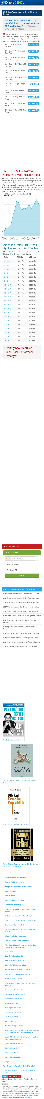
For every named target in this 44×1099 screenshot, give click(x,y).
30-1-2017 (7, 337)
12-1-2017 (7, 293)
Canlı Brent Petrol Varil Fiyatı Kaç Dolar (18, 974)
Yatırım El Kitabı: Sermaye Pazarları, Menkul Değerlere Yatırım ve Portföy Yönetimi (21, 865)
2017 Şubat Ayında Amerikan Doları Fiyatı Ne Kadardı (21, 598)
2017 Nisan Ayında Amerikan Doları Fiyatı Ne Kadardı (21, 607)
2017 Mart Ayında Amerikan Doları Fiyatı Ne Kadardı (21, 602)
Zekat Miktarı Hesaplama (13, 999)
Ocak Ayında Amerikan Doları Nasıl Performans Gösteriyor (19, 352)
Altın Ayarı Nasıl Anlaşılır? (13, 979)
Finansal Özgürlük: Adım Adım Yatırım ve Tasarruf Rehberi (19, 782)
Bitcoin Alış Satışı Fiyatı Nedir (14, 925)
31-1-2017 (7, 340)
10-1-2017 (7, 285)
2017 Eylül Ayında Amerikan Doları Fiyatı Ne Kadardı (21, 633)
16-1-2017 (7, 301)
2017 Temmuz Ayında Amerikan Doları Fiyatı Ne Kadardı (19, 621)
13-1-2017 (7, 297)
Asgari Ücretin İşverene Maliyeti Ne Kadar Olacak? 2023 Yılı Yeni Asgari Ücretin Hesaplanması (22, 1031)
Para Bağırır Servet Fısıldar (12, 740)
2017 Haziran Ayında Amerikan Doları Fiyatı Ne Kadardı (22, 616)
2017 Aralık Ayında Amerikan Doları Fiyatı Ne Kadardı (21, 646)
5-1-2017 (7, 273)
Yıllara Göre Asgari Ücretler (14, 1026)
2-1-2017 (7, 261)
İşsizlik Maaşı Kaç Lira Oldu (14, 1043)
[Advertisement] (22, 143)
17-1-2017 (7, 305)
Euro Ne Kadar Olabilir (12, 1052)
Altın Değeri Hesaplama (13, 1008)
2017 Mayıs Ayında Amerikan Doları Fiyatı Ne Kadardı (21, 611)
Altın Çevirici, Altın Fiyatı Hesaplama (17, 990)
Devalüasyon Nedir (11, 1017)
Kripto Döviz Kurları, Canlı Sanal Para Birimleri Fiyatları (20, 930)
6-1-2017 (7, 277)
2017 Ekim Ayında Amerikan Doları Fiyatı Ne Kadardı (21, 638)
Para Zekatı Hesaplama (13, 1012)
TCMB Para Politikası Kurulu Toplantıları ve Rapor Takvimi (20, 1071)
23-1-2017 (7, 321)
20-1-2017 (7, 317)
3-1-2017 (7, 265)
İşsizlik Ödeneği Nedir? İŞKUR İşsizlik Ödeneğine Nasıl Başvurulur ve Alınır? (21, 1038)
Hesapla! (22, 575)
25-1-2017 (7, 325)
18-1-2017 (7, 309)
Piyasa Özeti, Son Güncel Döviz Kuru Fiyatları (20, 920)
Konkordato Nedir (11, 1021)
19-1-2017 (7, 313)
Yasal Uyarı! (28, 1097)
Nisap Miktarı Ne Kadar (12, 1003)
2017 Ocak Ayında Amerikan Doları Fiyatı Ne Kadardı (21, 594)
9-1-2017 (7, 281)
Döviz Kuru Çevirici (12, 552)
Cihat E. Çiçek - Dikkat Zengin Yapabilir (16, 824)
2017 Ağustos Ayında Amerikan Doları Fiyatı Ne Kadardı (19, 628)
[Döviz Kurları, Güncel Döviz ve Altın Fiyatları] (13, 2)
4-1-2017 (7, 269)
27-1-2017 (7, 333)
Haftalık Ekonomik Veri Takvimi (15, 994)
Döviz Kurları (18, 1079)
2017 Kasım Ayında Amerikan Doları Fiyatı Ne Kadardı (21, 642)
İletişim (7, 1062)
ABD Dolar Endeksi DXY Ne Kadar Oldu (18, 969)
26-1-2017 (7, 329)
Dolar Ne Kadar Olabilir (12, 1048)
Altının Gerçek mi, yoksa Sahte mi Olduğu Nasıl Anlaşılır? (21, 984)
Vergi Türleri (9, 952)
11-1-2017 (7, 289)
